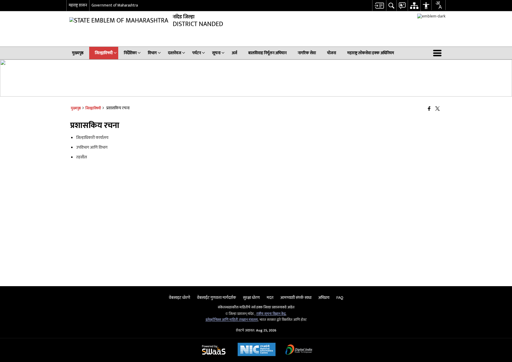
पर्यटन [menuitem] (196, 52)
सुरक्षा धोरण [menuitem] (251, 297)
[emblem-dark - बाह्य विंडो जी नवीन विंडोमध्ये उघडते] (431, 16)
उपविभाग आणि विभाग (92, 147)
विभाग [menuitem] (152, 52)
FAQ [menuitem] (339, 297)
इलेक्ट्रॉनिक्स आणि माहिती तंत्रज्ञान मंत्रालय (232, 320)
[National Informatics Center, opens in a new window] (256, 350)
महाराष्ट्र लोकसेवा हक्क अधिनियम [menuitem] (370, 52)
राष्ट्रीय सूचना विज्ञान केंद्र (271, 314)
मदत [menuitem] (270, 297)
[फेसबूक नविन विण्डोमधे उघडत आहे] (429, 109)
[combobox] (438, 5)
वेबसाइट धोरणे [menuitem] (179, 297)
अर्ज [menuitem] (234, 52)
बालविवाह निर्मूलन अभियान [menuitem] (267, 52)
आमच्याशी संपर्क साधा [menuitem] (295, 297)
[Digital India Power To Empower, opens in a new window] (299, 350)
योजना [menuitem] (331, 52)
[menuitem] (379, 5)
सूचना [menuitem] (216, 52)
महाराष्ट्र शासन (78, 5)
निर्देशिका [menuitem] (130, 52)
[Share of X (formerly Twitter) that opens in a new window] (437, 109)
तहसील (81, 157)
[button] (438, 53)
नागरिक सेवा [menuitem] (307, 52)
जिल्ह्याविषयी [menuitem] (104, 52)
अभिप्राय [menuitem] (323, 297)
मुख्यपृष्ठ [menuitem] (78, 52)
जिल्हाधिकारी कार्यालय (92, 137)
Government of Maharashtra (115, 5)
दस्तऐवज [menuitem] (174, 52)
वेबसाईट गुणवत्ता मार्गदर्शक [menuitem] (216, 297)
